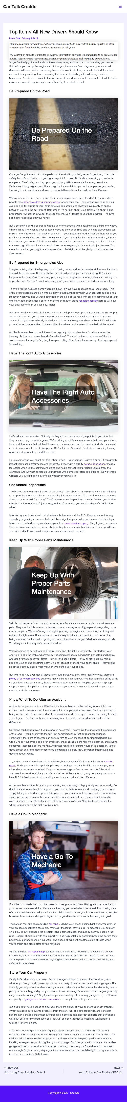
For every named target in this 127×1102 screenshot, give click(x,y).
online (56, 202)
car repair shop (36, 951)
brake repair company (76, 523)
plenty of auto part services (24, 678)
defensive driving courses (38, 202)
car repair (54, 924)
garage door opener (95, 463)
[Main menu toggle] (120, 6)
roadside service (88, 300)
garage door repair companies (42, 999)
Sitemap (75, 1092)
